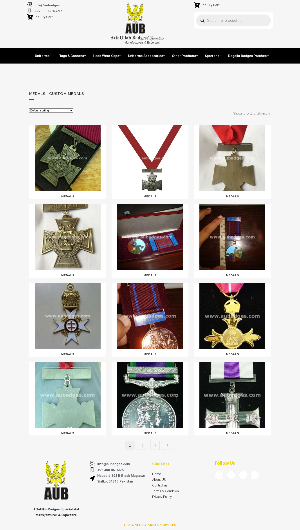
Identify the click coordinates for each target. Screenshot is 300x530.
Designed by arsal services (150, 524)
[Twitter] (231, 475)
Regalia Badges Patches (247, 56)
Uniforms (42, 56)
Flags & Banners (71, 56)
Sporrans (212, 56)
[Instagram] (254, 475)
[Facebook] (219, 475)
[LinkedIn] (243, 475)
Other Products (184, 56)
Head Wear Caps (106, 56)
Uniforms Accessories (145, 56)
